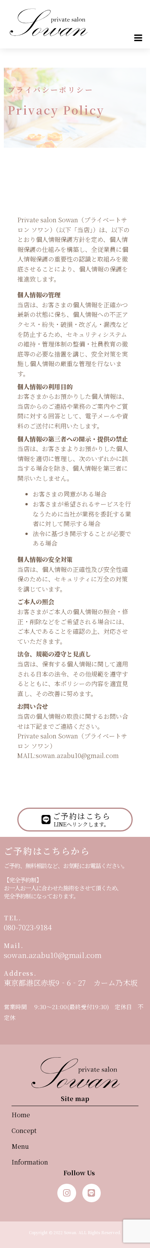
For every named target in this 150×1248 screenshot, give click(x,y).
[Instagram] (66, 1193)
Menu (20, 1146)
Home (21, 1114)
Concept (24, 1130)
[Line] (91, 1193)
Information (30, 1162)
